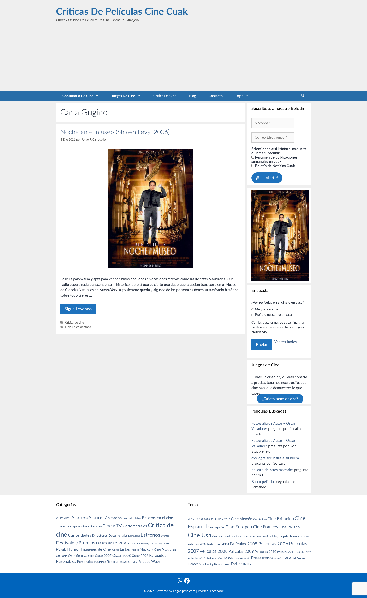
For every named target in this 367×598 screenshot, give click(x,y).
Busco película (262, 482)
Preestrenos (262, 558)
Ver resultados (285, 342)
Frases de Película (111, 543)
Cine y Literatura (91, 526)
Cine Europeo (238, 527)
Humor (73, 549)
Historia (61, 549)
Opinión (74, 555)
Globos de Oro (135, 543)
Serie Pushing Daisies (210, 564)
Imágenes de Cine (96, 549)
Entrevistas (134, 536)
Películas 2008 (214, 551)
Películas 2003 (197, 544)
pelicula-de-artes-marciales (272, 470)
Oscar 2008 (121, 555)
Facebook (217, 591)
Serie (126, 562)
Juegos (115, 550)
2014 (213, 519)
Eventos (165, 536)
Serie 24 (289, 558)
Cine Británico (280, 519)
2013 (199, 519)
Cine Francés (265, 527)
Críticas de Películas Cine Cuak (122, 12)
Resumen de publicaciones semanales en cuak (274, 159)
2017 (220, 519)
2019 (59, 518)
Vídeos (144, 562)
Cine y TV (112, 526)
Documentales (118, 535)
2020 (67, 518)
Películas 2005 (243, 544)
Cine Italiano (289, 527)
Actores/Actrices (87, 517)
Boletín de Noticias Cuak (274, 166)
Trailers (134, 562)
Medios (135, 550)
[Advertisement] (183, 58)
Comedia (227, 536)
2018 (227, 519)
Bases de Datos (132, 518)
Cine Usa (199, 535)
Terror (226, 564)
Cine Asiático (260, 519)
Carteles (60, 526)
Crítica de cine (164, 96)
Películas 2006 (273, 544)
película (287, 536)
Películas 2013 (197, 558)
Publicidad (100, 561)
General (256, 536)
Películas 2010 (265, 551)
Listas (125, 549)
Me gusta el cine (266, 309)
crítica (237, 536)
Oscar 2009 (140, 555)
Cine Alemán (241, 519)
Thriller (236, 564)
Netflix (277, 536)
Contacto (216, 96)
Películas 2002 (301, 536)
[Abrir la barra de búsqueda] (303, 96)
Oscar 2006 (87, 556)
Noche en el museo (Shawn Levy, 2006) (115, 132)
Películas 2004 (218, 544)
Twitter (203, 591)
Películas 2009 (241, 552)
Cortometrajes (135, 526)
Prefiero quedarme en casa (273, 314)
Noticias (169, 549)
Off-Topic (61, 555)
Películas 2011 (286, 552)
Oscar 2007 (103, 555)
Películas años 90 (239, 558)
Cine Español (73, 526)
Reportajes (115, 561)
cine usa (217, 536)
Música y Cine (150, 549)
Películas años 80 (216, 558)
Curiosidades (79, 535)
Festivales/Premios (75, 543)
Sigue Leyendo (78, 309)
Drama (247, 536)
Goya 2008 (150, 543)
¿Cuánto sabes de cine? (280, 399)
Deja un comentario (78, 327)
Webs (155, 561)
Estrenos (150, 535)
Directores (100, 535)
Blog (192, 96)
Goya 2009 (163, 543)
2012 (191, 519)
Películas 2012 (303, 552)
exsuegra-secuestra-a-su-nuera (275, 458)
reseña (278, 558)
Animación (113, 518)
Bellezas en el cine (157, 518)
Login (239, 96)
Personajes (85, 561)
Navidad (267, 536)
